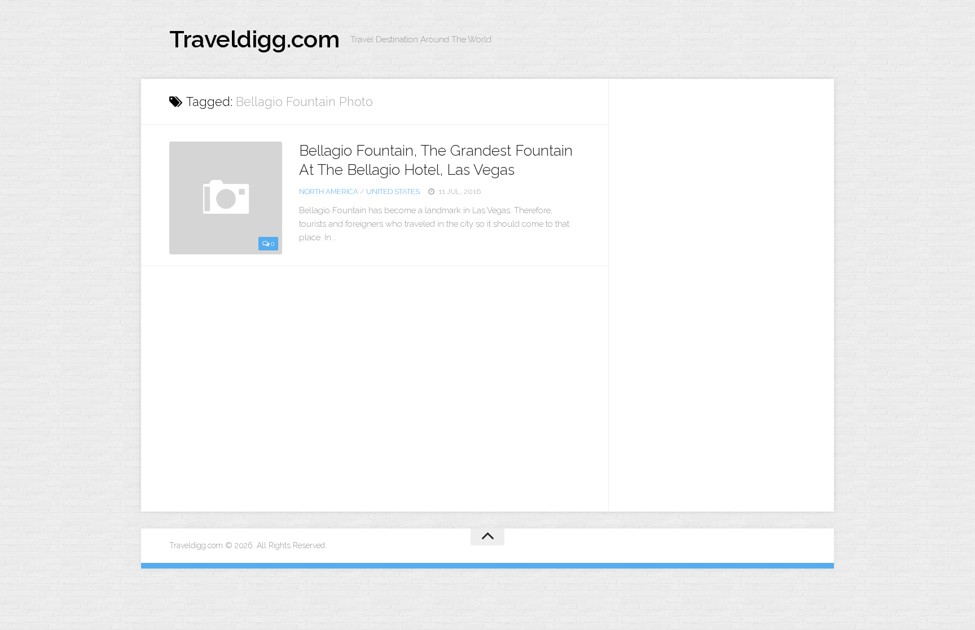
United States (393, 191)
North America (328, 191)
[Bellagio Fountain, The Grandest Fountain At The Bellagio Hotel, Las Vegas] (225, 198)
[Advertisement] (721, 287)
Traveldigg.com (254, 39)
